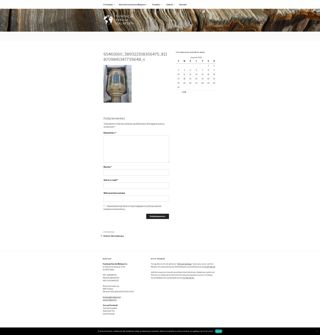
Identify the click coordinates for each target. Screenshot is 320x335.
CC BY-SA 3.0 (209, 267)
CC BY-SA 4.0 (188, 278)
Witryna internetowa (114, 193)
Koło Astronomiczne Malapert (132, 5)
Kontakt (183, 5)
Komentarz (110, 133)
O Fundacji (107, 5)
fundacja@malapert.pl (112, 297)
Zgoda (218, 331)
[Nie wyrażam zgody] (317, 331)
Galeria (169, 5)
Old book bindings (184, 264)
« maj (184, 92)
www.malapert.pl (109, 300)
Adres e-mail (111, 180)
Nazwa (108, 167)
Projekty (156, 5)
